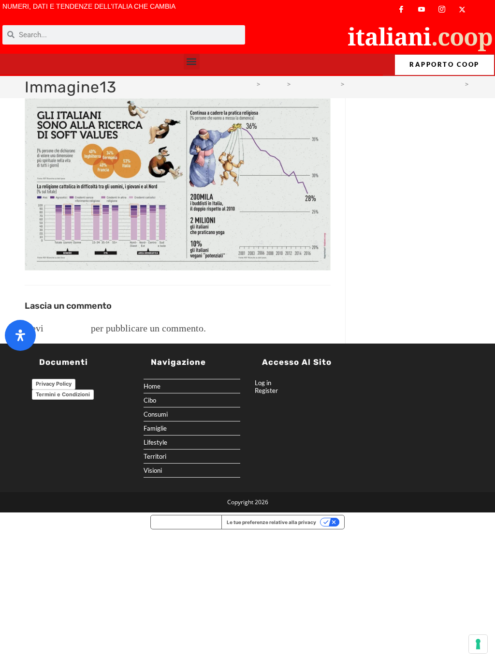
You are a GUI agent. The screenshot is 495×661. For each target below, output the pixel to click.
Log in (263, 383)
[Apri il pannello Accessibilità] (20, 335)
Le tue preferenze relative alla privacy (271, 522)
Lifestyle (155, 442)
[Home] (251, 84)
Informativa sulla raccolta (186, 522)
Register (266, 390)
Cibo (150, 400)
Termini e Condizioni (63, 394)
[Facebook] (401, 9)
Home (152, 386)
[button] (192, 62)
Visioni (153, 470)
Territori (155, 456)
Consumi (156, 414)
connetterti (67, 328)
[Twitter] (462, 9)
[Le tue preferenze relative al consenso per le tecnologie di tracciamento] (478, 644)
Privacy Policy (54, 383)
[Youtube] (421, 9)
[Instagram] (441, 9)
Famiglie (155, 428)
